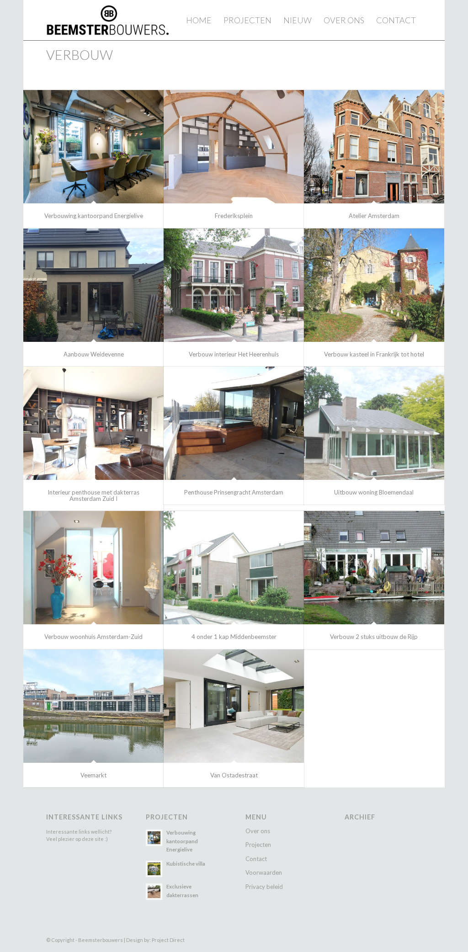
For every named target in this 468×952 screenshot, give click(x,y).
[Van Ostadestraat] (234, 706)
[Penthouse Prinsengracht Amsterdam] (234, 423)
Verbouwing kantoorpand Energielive (93, 215)
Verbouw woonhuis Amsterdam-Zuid (93, 636)
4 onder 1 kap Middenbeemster (234, 636)
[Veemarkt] (93, 706)
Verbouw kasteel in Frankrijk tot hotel (374, 354)
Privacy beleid (264, 886)
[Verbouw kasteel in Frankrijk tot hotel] (374, 285)
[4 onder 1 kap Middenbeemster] (234, 567)
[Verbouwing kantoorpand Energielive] (93, 146)
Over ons (257, 831)
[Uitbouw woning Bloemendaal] (374, 423)
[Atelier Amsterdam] (374, 146)
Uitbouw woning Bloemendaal (374, 492)
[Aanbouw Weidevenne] (93, 285)
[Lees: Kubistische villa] (154, 869)
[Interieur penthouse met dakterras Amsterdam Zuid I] (93, 423)
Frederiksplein (234, 215)
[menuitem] (199, 20)
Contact (256, 858)
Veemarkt (93, 775)
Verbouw (79, 55)
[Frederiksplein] (234, 146)
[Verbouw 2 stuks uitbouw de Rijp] (374, 567)
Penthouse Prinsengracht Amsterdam (233, 492)
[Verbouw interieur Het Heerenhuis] (234, 285)
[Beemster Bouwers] (107, 20)
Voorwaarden (263, 872)
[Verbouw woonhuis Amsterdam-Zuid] (93, 567)
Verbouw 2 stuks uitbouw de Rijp (374, 636)
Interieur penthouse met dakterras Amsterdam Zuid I (93, 495)
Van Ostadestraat (234, 775)
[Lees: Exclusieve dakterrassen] (154, 891)
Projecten (258, 844)
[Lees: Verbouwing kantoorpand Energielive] (154, 838)
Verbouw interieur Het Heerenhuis (234, 354)
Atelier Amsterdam (374, 215)
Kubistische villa (185, 864)
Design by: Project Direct (155, 940)
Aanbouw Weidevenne (94, 354)
